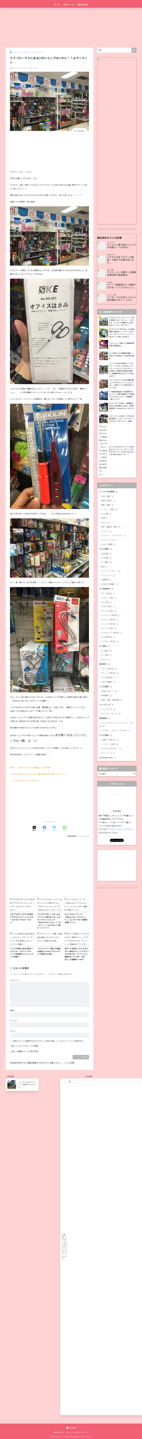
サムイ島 (106, 602)
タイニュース (107, 753)
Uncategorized (107, 757)
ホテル (105, 522)
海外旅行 (104, 664)
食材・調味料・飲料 (110, 527)
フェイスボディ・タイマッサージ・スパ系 (116, 724)
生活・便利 (107, 496)
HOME (72, 1427)
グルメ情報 (105, 549)
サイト (13, 1031)
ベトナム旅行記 (108, 669)
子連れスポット (109, 691)
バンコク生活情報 (108, 491)
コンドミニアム (108, 540)
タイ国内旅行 (106, 588)
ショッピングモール (110, 713)
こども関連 (105, 686)
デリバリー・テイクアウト (113, 535)
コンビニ (106, 531)
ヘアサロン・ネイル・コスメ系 (115, 730)
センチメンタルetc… (111, 748)
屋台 (104, 566)
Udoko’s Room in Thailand (121, 829)
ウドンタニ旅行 (108, 611)
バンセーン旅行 (108, 598)
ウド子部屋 (105, 735)
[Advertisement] (71, 27)
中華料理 (106, 579)
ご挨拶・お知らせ (109, 740)
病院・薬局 (107, 505)
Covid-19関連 (108, 544)
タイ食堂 (106, 562)
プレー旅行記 (107, 593)
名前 (13, 1010)
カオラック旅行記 (109, 619)
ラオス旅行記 (107, 677)
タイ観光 (104, 646)
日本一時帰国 (108, 682)
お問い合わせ (82, 4)
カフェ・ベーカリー (110, 571)
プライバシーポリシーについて (77, 1432)
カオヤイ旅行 (107, 606)
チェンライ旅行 (108, 628)
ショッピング (83, 836)
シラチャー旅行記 (109, 641)
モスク (105, 659)
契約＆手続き (108, 500)
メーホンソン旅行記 (110, 615)
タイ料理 (106, 558)
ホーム (56, 4)
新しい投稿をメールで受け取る (25, 1051)
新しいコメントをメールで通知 (25, 1046)
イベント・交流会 (109, 744)
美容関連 (104, 718)
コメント (15, 980)
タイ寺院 (106, 655)
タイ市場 (106, 514)
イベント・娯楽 (109, 509)
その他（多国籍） (109, 584)
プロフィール (68, 4)
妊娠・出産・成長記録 (111, 700)
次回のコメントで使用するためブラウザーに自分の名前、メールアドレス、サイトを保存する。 (48, 1041)
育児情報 (106, 695)
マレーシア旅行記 (109, 673)
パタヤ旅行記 (107, 637)
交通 (104, 518)
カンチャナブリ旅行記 (111, 632)
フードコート (108, 575)
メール (14, 1020)
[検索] (133, 50)
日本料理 (106, 553)
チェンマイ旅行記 (109, 624)
